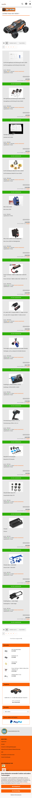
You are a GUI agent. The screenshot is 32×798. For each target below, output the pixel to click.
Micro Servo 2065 (7, 206)
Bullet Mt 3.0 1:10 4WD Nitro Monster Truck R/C (16, 697)
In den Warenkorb (16, 83)
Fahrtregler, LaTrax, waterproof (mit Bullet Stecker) (15, 348)
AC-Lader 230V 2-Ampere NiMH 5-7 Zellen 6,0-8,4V (15, 312)
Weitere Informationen (16, 795)
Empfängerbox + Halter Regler (10, 601)
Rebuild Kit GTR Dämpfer (9, 456)
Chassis (5, 528)
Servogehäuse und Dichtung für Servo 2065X (14, 98)
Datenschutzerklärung (25, 783)
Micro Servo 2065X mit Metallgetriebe (12, 238)
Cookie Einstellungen (5, 757)
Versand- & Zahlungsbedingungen (8, 746)
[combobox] (13, 43)
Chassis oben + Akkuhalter (9, 565)
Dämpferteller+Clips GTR (9, 492)
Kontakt (3, 744)
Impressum (3, 741)
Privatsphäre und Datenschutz (7, 754)
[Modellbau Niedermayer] (3, 4)
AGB (2, 752)
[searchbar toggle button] (22, 4)
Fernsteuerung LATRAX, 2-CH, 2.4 (11, 420)
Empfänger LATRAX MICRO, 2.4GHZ (12, 384)
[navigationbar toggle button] (30, 4)
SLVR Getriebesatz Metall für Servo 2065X (13, 170)
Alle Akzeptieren (16, 786)
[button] (3, 43)
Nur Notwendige (16, 791)
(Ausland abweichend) (19, 71)
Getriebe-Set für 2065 (8, 134)
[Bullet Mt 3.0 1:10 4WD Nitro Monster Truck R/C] (16, 691)
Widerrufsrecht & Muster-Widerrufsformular (10, 749)
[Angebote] (27, 684)
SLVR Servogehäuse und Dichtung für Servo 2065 (15, 62)
